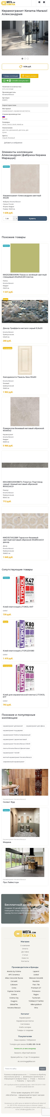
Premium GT (36, 988)
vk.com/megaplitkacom (26, 1061)
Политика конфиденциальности (15, 1075)
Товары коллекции (10, 76)
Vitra (36, 1007)
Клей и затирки (25, 1027)
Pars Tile (36, 984)
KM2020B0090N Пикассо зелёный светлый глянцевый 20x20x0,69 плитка (25, 276)
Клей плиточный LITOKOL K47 (18, 607)
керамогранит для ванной (13, 726)
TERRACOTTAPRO (36, 1001)
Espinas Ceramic (13, 991)
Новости (25, 958)
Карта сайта (31, 1081)
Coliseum (14, 984)
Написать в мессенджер (25, 1048)
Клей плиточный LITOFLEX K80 (18, 651)
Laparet (36, 971)
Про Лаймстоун (11, 882)
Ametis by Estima (14, 971)
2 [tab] (25, 59)
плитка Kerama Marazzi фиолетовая (16, 748)
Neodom (36, 981)
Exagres (14, 1001)
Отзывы (32, 1079)
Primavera (36, 991)
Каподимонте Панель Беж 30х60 (19, 377)
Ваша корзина (19, 1040)
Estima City (14, 998)
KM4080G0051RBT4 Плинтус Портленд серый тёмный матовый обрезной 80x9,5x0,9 (22, 484)
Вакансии (41, 1079)
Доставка (25, 952)
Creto (14, 988)
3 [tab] (28, 59)
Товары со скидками (25, 1030)
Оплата (25, 949)
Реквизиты (20, 1081)
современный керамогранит (13, 762)
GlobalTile (14, 1004)
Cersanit (14, 981)
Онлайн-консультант (20, 80)
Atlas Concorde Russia (14, 978)
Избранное (31, 1040)
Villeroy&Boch (36, 1004)
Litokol (5, 611)
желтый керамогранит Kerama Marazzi (17, 757)
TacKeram (36, 998)
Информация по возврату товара (15, 1079)
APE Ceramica (14, 974)
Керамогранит (8, 799)
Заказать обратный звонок (25, 1053)
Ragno (36, 994)
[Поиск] (33, 3)
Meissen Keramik (36, 978)
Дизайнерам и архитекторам (33, 1077)
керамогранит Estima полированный (16, 735)
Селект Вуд (9, 802)
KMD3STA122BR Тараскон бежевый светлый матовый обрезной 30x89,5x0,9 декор (23, 540)
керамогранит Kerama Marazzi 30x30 (16, 744)
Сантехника (25, 1024)
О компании (25, 945)
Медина (7, 842)
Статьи (25, 955)
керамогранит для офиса (35, 726)
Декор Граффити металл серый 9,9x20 (22, 328)
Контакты (25, 961)
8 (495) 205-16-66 (33, 1044)
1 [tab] (22, 59)
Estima (14, 994)
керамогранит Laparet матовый (15, 739)
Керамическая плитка (25, 1021)
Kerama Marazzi (8, 94)
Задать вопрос (31, 76)
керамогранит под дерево (13, 730)
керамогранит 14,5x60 (11, 753)
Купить (32, 218)
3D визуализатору (29, 913)
